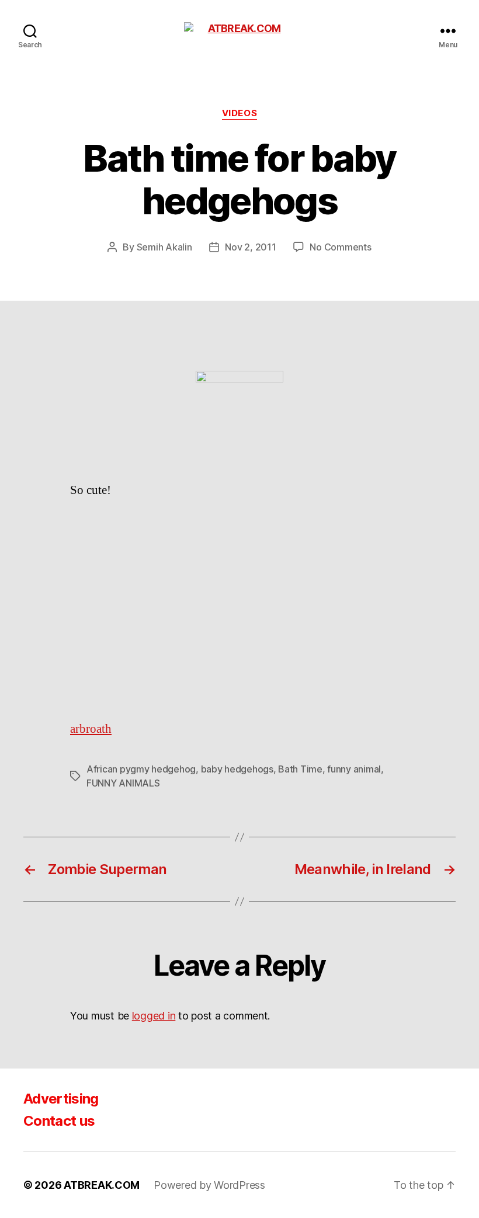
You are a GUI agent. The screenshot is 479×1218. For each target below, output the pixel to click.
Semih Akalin (164, 247)
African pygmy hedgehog (141, 769)
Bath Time (300, 769)
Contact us (59, 1120)
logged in (154, 1016)
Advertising (61, 1098)
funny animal (354, 769)
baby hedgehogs (237, 769)
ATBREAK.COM (102, 1185)
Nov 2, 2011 (250, 247)
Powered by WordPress (209, 1185)
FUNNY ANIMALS (123, 783)
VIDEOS (239, 113)
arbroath (91, 729)
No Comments (340, 247)
